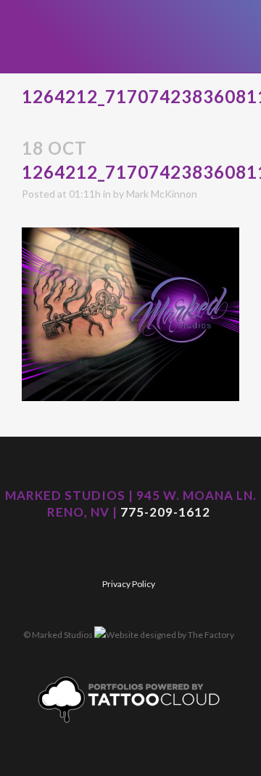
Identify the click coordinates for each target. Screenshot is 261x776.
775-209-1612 (165, 512)
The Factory (211, 634)
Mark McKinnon (161, 193)
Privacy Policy (128, 583)
